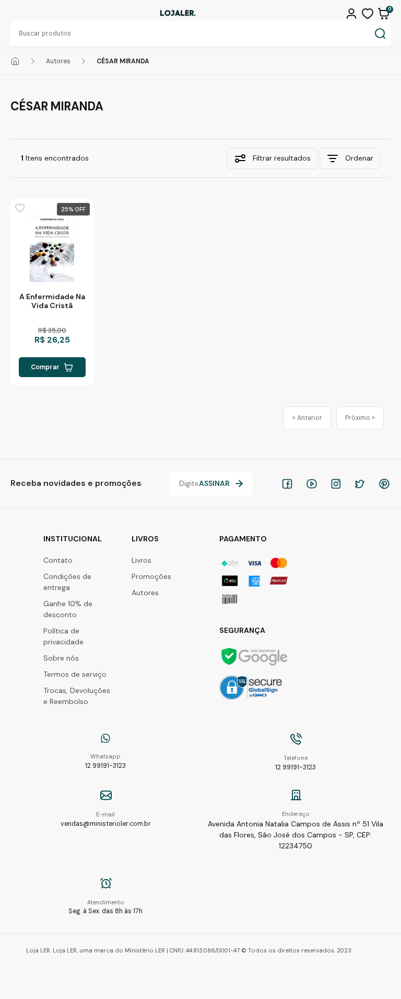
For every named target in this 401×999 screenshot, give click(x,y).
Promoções (151, 576)
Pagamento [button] (243, 538)
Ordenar (359, 158)
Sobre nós (61, 658)
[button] (353, 12)
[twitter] (359, 484)
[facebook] (287, 484)
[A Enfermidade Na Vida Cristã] (52, 248)
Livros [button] (145, 538)
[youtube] (311, 484)
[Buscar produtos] (380, 33)
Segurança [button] (242, 630)
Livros (141, 560)
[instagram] (335, 484)
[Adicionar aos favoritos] (20, 208)
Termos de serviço (75, 674)
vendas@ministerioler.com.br (106, 819)
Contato (58, 560)
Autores (58, 61)
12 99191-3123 (105, 761)
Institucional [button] (72, 538)
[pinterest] (384, 484)
